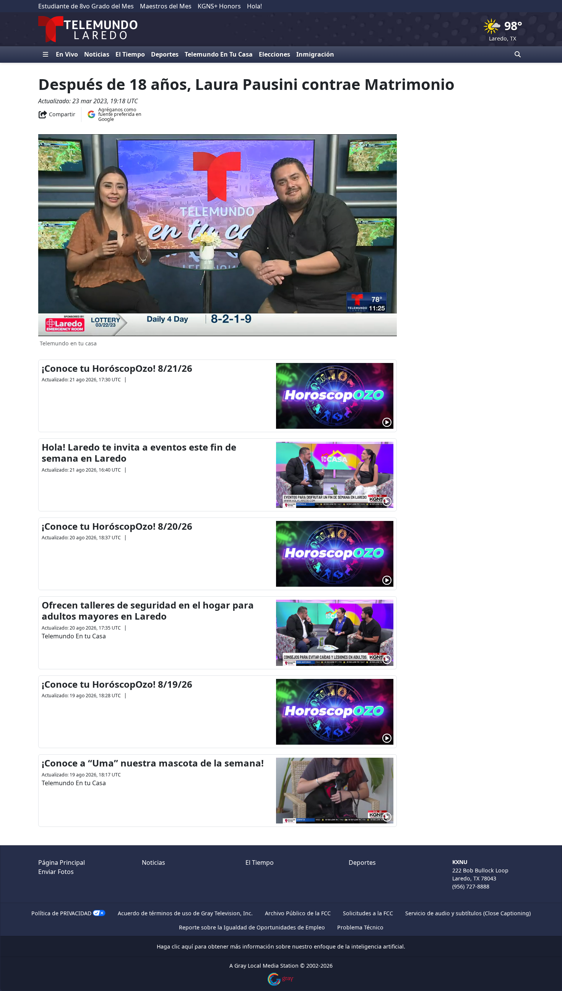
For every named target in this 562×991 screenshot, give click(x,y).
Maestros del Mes (166, 6)
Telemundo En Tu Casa (219, 54)
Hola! (254, 6)
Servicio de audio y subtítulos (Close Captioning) (468, 913)
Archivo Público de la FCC (298, 913)
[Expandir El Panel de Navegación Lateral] (45, 54)
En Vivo (67, 54)
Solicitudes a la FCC (368, 913)
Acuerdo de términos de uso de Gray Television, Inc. (185, 913)
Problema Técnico (360, 927)
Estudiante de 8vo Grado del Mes (86, 6)
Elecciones (274, 54)
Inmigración (315, 54)
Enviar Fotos (56, 871)
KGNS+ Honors (219, 6)
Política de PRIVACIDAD (61, 913)
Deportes (165, 54)
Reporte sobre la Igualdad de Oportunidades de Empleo (252, 927)
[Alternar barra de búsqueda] (518, 54)
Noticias (96, 54)
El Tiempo (130, 54)
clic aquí (182, 946)
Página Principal (61, 862)
